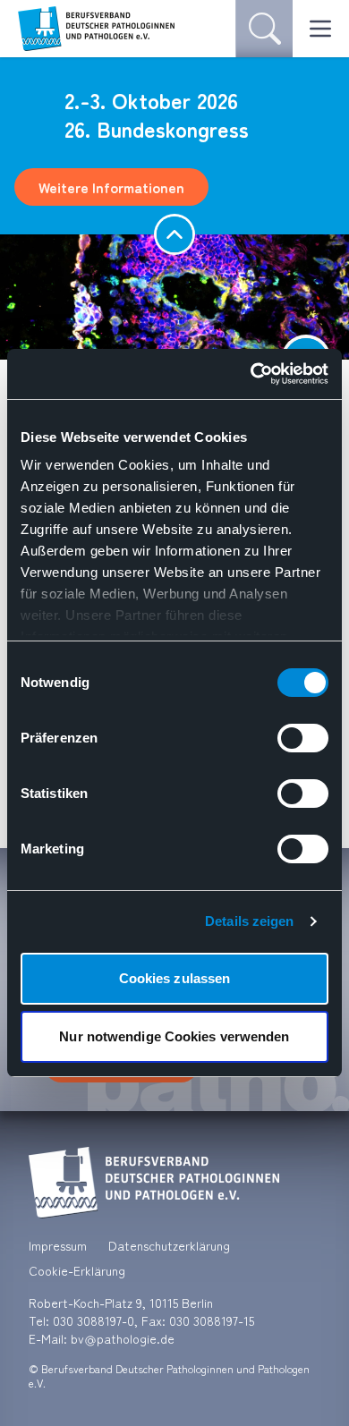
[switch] (302, 738)
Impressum (58, 1245)
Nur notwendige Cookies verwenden (174, 1036)
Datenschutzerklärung (169, 1245)
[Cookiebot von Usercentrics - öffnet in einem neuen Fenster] (251, 374)
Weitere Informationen (111, 187)
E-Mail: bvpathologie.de (101, 1338)
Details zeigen (249, 921)
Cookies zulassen (175, 978)
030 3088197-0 (93, 1320)
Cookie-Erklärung (77, 1270)
